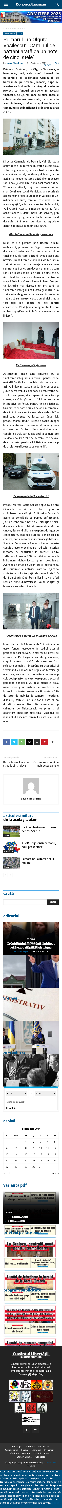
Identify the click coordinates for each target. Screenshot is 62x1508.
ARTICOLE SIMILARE (18, 816)
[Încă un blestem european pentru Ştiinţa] (11, 831)
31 (40, 1166)
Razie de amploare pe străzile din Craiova (16, 764)
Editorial (11, 916)
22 (26, 1160)
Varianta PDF (15, 1185)
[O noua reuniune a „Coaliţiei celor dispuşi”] (31, 1037)
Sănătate (14, 1453)
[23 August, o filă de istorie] (31, 1070)
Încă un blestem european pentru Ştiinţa (38, 829)
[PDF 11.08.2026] (31, 1306)
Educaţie (26, 1453)
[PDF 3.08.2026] (31, 1339)
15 (26, 1154)
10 (40, 1148)
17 (40, 1154)
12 (55, 1148)
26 (55, 1160)
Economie (36, 1450)
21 (16, 1160)
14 (16, 1154)
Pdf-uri (9, 1212)
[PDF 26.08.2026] (31, 1240)
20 (7, 1160)
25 (47, 1160)
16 (33, 1154)
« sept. (6, 1173)
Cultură (37, 1453)
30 (33, 1166)
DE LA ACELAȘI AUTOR (20, 820)
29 (26, 1166)
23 (33, 1160)
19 (55, 1154)
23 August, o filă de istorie (31, 947)
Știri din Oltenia (24, 1457)
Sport (46, 1453)
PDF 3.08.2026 (15, 1217)
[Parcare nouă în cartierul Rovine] (11, 863)
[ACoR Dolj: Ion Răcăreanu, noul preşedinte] (11, 847)
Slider (20, 34)
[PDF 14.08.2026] (31, 1273)
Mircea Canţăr (21, 951)
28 (16, 1166)
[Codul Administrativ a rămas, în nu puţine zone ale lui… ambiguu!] (31, 1004)
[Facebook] (26, 1429)
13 (7, 1154)
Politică (24, 1450)
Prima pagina (17, 1446)
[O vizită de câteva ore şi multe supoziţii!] (31, 971)
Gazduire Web (50, 1462)
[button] (57, 4)
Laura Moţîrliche (15, 63)
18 (47, 1154)
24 (40, 1160)
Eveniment (49, 1450)
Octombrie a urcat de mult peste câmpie (46, 764)
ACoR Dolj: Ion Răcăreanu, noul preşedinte (38, 845)
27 (7, 1166)
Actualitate (8, 851)
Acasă (6, 28)
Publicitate (40, 1457)
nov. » (55, 1173)
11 (47, 1148)
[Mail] (35, 1429)
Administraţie (18, 28)
